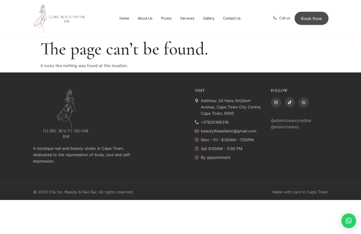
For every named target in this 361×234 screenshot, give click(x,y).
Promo (166, 18)
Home (124, 18)
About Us (145, 18)
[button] (348, 220)
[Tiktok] (290, 102)
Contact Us (232, 18)
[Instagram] (276, 102)
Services (187, 18)
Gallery (208, 18)
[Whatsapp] (304, 102)
